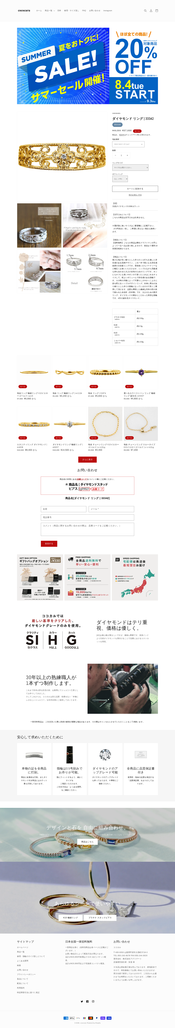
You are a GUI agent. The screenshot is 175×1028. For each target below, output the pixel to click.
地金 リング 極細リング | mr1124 (67, 393)
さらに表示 (87, 459)
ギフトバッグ (117, 174)
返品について (22, 979)
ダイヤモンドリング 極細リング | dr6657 (68, 445)
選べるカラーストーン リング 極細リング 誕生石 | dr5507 (139, 394)
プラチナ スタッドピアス (100, 918)
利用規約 (20, 988)
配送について (22, 983)
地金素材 (115, 139)
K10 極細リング (70, 918)
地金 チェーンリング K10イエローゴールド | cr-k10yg (103, 445)
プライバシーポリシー (26, 974)
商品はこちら (87, 842)
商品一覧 (20, 952)
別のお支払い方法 (135, 195)
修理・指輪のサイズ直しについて (31, 956)
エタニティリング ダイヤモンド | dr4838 (32, 445)
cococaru (83, 1023)
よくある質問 (22, 961)
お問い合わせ (22, 970)
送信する (49, 543)
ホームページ (22, 947)
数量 (114, 150)
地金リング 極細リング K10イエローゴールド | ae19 (32, 394)
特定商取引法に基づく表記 (28, 992)
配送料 (121, 135)
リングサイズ (117, 163)
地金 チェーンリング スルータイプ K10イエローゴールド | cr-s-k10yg (139, 445)
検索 (19, 965)
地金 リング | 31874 (97, 393)
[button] (145, 10)
